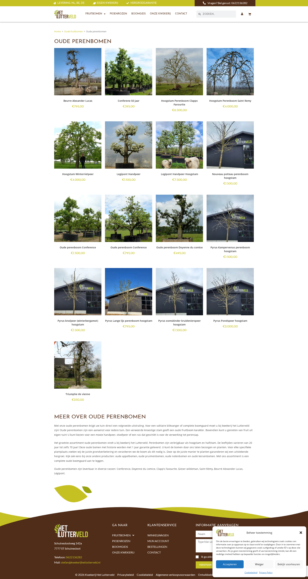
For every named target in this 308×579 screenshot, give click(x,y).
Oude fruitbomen (73, 31)
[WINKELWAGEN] (249, 14)
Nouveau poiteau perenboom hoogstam (230, 175)
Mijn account (158, 541)
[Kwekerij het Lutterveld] (65, 14)
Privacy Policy (266, 572)
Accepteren (230, 564)
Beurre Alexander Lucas (77, 100)
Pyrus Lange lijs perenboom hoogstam (128, 320)
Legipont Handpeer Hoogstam (179, 174)
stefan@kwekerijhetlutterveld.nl (80, 562)
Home (57, 31)
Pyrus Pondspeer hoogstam (230, 320)
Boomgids (138, 13)
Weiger (259, 564)
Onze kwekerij (160, 13)
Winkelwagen (158, 535)
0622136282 (74, 557)
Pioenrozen (118, 13)
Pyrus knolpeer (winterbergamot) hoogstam (78, 322)
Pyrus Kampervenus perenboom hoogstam (230, 249)
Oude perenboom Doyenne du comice (179, 247)
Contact (181, 13)
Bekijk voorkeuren (289, 564)
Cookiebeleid (251, 572)
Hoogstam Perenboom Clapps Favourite (179, 102)
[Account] (242, 14)
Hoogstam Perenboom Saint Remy (230, 100)
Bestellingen (157, 546)
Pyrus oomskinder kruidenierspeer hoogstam (179, 322)
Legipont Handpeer (128, 174)
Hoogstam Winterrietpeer (78, 174)
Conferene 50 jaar (128, 100)
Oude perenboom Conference (78, 247)
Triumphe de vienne (78, 394)
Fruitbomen (93, 13)
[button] (301, 532)
